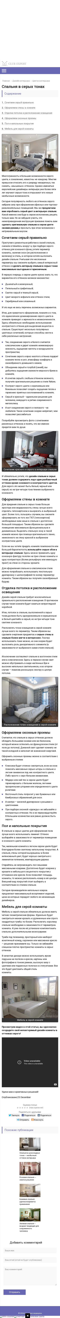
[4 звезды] (25, 1108)
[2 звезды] (20, 1108)
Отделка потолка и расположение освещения (27, 113)
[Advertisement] (30, 30)
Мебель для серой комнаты (18, 128)
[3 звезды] (23, 1108)
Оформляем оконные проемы (19, 118)
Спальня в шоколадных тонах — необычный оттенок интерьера (30, 1155)
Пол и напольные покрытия (18, 123)
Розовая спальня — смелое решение (28, 1178)
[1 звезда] (18, 1108)
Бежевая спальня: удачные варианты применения (28, 1201)
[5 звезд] (27, 1108)
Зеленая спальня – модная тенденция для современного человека (29, 1227)
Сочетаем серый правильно (18, 102)
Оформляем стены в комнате (18, 107)
